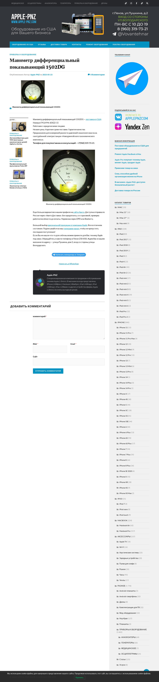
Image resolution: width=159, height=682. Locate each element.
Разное (122, 569)
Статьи (122, 659)
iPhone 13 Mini (125, 366)
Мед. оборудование (127, 613)
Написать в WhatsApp (69, 264)
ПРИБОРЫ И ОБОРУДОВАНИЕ (86, 3)
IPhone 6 (123, 427)
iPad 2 (121, 234)
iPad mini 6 (123, 306)
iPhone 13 (123, 360)
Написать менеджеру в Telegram (70, 255)
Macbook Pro (124, 531)
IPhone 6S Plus (125, 443)
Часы (121, 575)
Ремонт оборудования (97, 44)
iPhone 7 (123, 449)
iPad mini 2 (123, 283)
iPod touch (123, 515)
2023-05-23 (47, 74)
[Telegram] (142, 3)
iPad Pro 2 (123, 317)
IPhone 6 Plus (124, 432)
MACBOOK (122, 520)
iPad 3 (121, 256)
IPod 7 (122, 504)
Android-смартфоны (128, 596)
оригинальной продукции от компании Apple (67, 225)
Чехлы (122, 580)
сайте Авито (78, 212)
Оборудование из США (22, 44)
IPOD (120, 499)
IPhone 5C (123, 410)
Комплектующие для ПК (129, 607)
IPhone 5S (123, 416)
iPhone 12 (123, 344)
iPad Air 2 (123, 273)
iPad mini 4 (123, 295)
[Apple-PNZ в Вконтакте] (126, 3)
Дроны (122, 602)
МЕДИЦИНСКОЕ (17, 3)
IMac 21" (123, 212)
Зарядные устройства (128, 558)
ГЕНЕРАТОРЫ (65, 3)
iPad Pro (122, 311)
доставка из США (93, 119)
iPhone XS (123, 488)
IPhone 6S (123, 438)
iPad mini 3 (123, 289)
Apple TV (123, 541)
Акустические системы (129, 552)
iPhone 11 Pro (125, 333)
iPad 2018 (123, 245)
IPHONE (121, 322)
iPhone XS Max (125, 493)
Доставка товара (59, 44)
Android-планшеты (127, 591)
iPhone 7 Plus (124, 454)
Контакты (76, 44)
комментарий (39, 316)
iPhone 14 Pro (125, 388)
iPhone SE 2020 (125, 471)
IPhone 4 (123, 394)
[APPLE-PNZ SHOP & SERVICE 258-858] (79, 24)
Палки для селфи (126, 564)
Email (73, 344)
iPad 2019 (123, 250)
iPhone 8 (123, 460)
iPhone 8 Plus (124, 465)
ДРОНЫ (104, 3)
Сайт (35, 356)
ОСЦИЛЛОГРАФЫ (34, 3)
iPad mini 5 (123, 300)
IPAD (120, 229)
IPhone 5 (123, 405)
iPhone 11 (123, 327)
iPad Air (122, 267)
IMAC (120, 207)
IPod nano (123, 509)
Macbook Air (124, 525)
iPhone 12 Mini (125, 349)
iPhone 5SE (124, 421)
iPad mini (123, 278)
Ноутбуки (123, 618)
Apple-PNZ (35, 74)
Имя (35, 344)
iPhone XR (123, 482)
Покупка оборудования (124, 44)
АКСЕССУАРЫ (124, 536)
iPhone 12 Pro (125, 355)
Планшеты (124, 624)
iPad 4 (121, 261)
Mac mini (123, 223)
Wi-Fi (121, 547)
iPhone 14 (123, 377)
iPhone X (123, 477)
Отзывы (42, 44)
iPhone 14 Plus (125, 383)
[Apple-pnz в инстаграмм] (131, 3)
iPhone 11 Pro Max (127, 338)
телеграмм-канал (71, 228)
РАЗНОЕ (121, 586)
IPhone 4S (123, 399)
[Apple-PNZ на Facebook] (136, 3)
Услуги (122, 665)
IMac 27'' (123, 218)
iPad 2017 (123, 239)
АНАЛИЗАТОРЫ (51, 3)
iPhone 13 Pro (125, 371)
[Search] (147, 3)
